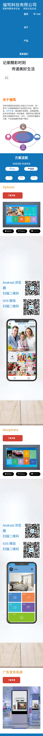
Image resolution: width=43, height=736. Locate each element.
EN (38, 14)
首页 (26, 14)
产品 (26, 41)
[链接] (19, 5)
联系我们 (24, 54)
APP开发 (9, 111)
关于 (26, 27)
